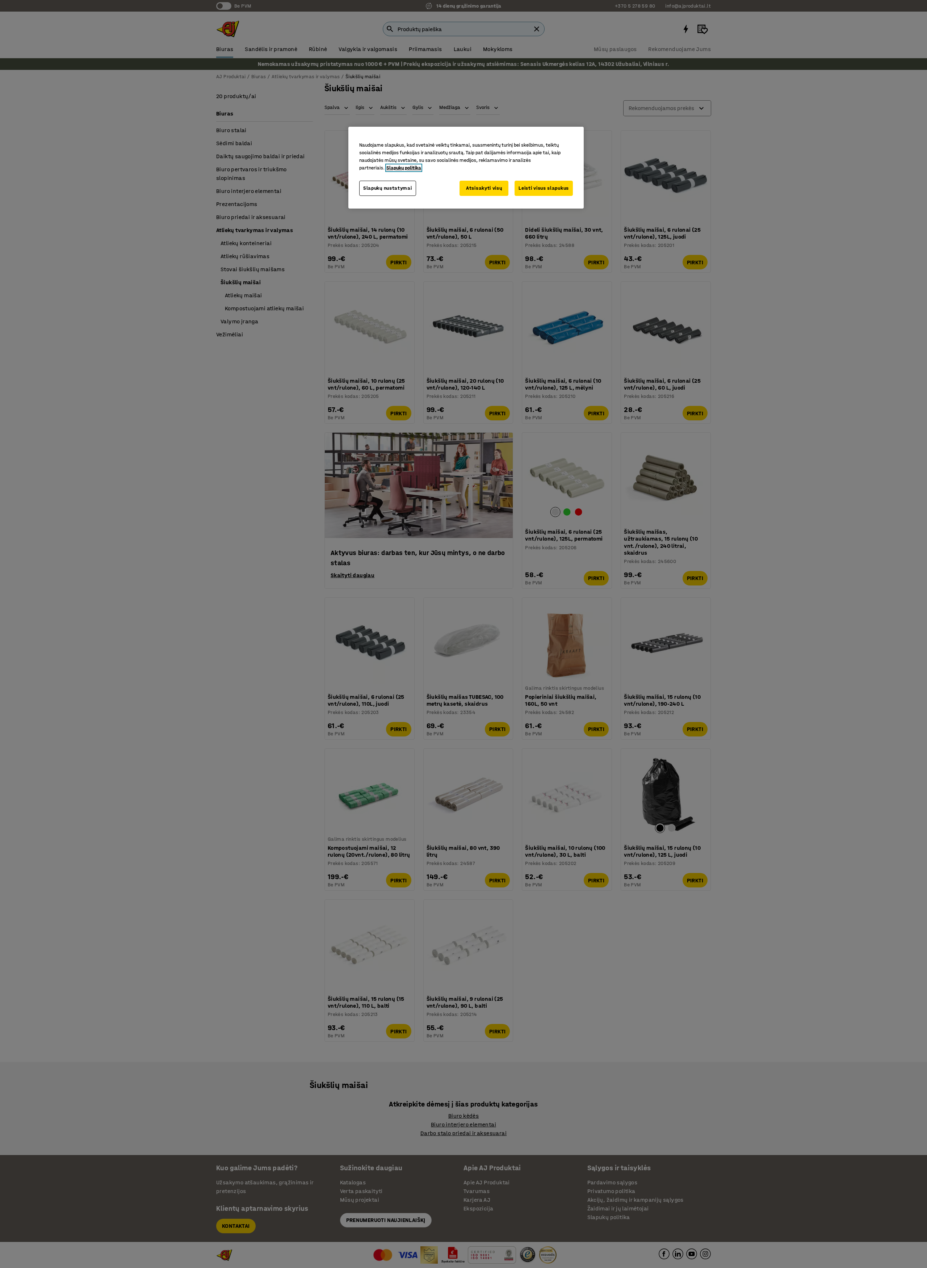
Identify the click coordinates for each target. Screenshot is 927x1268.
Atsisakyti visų (484, 188)
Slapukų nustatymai (387, 188)
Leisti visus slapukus (544, 188)
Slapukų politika (403, 168)
